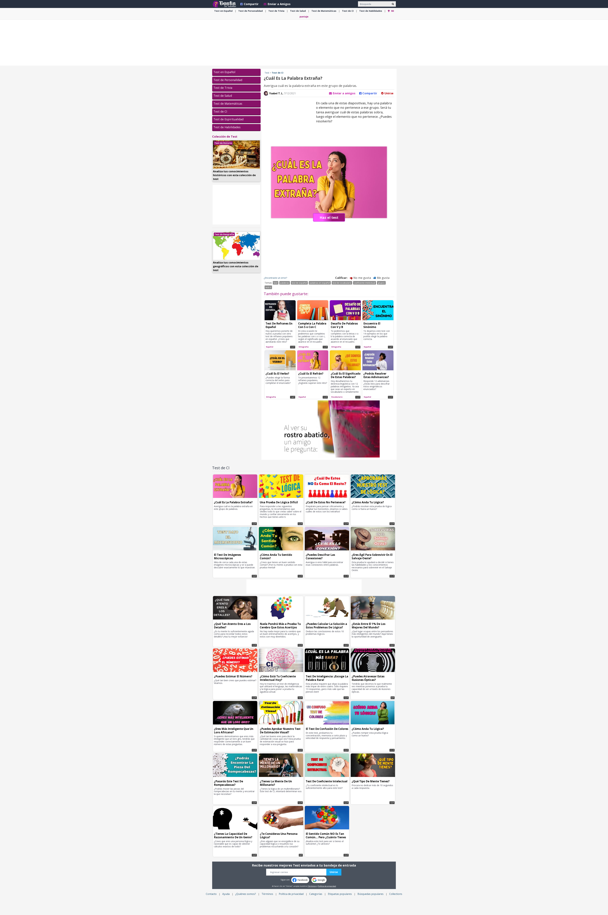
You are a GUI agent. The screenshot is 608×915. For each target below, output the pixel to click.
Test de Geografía (224, 234)
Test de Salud (222, 95)
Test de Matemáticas (227, 103)
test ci (268, 287)
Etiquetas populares (340, 894)
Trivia (276, 10)
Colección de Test (224, 136)
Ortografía (304, 347)
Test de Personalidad (227, 80)
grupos (381, 282)
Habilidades (370, 10)
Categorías (315, 894)
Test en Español (224, 72)
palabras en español (320, 282)
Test (267, 72)
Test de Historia (223, 143)
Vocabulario (336, 397)
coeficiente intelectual (364, 282)
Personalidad (250, 10)
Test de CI (220, 111)
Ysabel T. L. (276, 93)
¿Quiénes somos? (245, 894)
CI (348, 10)
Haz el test (329, 217)
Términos (312, 886)
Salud (298, 10)
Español (223, 10)
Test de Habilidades (227, 127)
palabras (284, 282)
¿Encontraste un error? (275, 277)
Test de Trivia (222, 88)
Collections (395, 894)
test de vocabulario (342, 282)
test (275, 282)
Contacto (211, 894)
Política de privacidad (327, 886)
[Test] (225, 4)
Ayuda (226, 894)
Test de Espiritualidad (228, 119)
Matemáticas (323, 10)
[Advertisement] (304, 42)
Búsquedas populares (370, 894)
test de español (299, 282)
